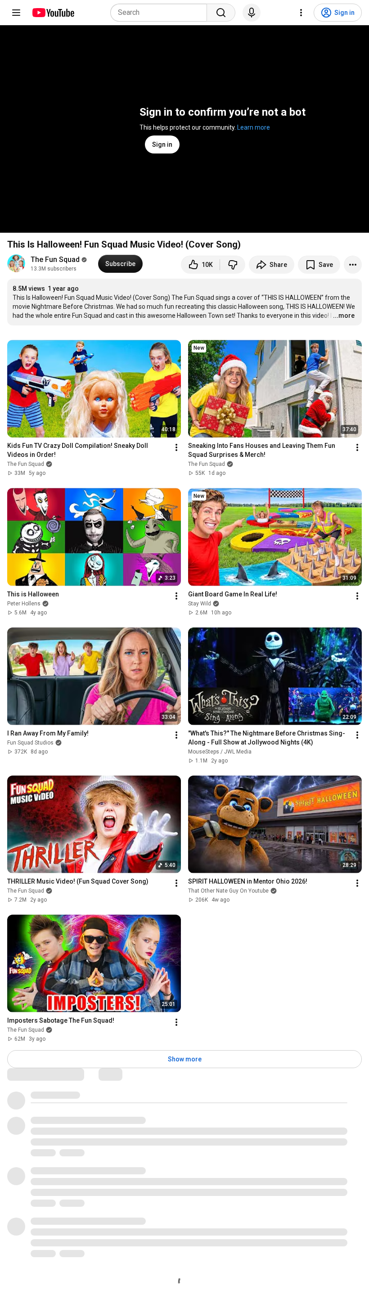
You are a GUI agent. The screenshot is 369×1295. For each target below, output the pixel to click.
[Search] (221, 13)
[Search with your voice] (252, 13)
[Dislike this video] (232, 265)
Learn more (253, 127)
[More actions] (353, 265)
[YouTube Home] (53, 12)
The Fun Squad (55, 259)
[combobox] (161, 12)
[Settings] (301, 12)
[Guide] (16, 12)
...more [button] (344, 315)
